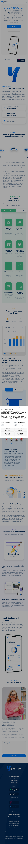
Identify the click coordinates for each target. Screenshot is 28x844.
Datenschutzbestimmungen (11, 407)
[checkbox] (2, 422)
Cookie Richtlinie (23, 407)
